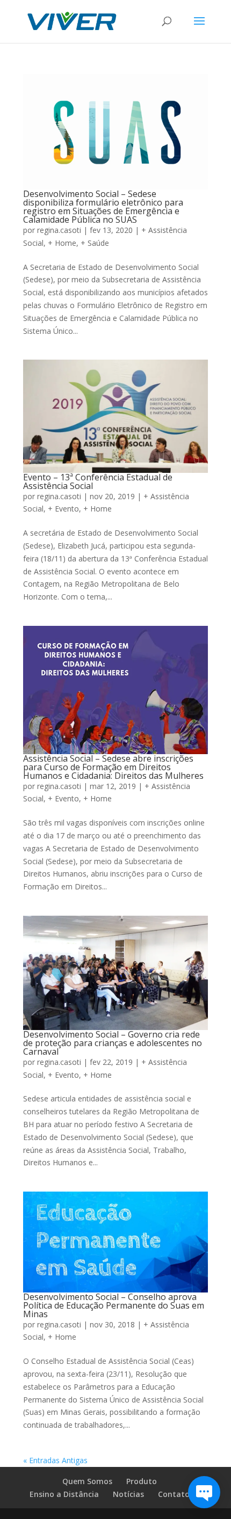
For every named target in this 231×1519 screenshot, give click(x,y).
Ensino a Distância (64, 1494)
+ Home (62, 243)
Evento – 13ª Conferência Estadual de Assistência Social (97, 481)
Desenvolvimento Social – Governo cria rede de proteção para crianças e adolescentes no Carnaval (112, 1042)
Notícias (128, 1494)
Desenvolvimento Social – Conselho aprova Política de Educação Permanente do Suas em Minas (113, 1305)
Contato (174, 1494)
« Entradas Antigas (55, 1460)
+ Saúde (95, 243)
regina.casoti (59, 230)
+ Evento (63, 508)
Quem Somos (87, 1481)
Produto (141, 1481)
